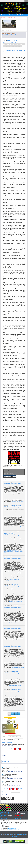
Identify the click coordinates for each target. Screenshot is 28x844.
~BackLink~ (12, 15)
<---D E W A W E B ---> (8, 33)
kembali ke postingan (10, 476)
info (8, 40)
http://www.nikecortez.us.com (18, 667)
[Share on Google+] (11, 474)
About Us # (20, 15)
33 (21, 789)
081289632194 (12, 828)
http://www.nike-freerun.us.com (15, 601)
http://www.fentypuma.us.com (15, 685)
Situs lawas (3, 818)
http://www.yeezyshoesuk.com (18, 501)
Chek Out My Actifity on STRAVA (21, 817)
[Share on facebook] (5, 474)
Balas (5, 483)
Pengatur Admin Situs (6, 814)
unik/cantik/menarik (10, 42)
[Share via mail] (13, 474)
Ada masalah (4, 817)
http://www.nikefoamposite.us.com (11, 707)
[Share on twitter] (8, 474)
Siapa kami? (3, 815)
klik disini (9, 757)
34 (23, 789)
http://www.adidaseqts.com (17, 640)
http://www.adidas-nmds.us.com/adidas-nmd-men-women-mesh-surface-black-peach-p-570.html (13, 551)
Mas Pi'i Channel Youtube (9, 35)
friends (7, 812)
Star (8, 470)
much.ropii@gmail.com (13, 829)
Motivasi (14, 40)
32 (18, 789)
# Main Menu (4, 15)
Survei (2, 812)
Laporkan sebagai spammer (15, 483)
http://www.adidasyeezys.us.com (16, 622)
